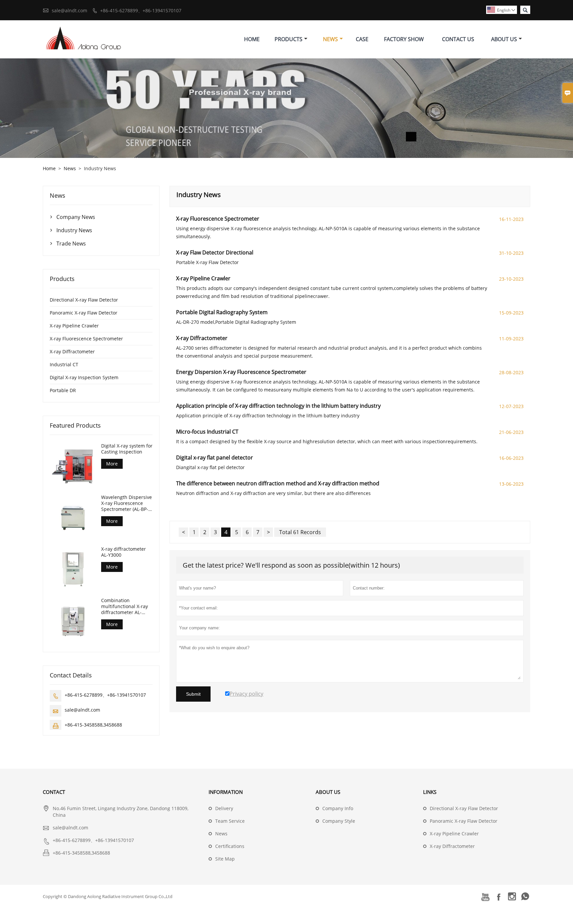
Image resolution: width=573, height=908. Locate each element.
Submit (193, 694)
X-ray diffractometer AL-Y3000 (123, 552)
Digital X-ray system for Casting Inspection (127, 449)
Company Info (337, 808)
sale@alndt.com (69, 10)
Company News (75, 217)
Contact (54, 792)
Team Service (230, 821)
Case (362, 39)
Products (288, 39)
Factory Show (404, 39)
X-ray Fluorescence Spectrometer (86, 338)
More (112, 463)
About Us (504, 39)
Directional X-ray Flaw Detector (84, 300)
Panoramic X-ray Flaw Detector (83, 313)
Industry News (74, 230)
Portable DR (63, 390)
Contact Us (458, 39)
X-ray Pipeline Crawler (74, 325)
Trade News (71, 243)
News (330, 39)
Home (252, 39)
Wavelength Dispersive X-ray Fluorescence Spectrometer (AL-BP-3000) (126, 503)
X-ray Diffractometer (72, 351)
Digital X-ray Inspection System (84, 377)
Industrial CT (64, 364)
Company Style (338, 821)
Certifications (229, 846)
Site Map (225, 859)
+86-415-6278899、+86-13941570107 (140, 10)
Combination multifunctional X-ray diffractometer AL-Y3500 (124, 606)
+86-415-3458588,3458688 (93, 725)
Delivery (224, 808)
